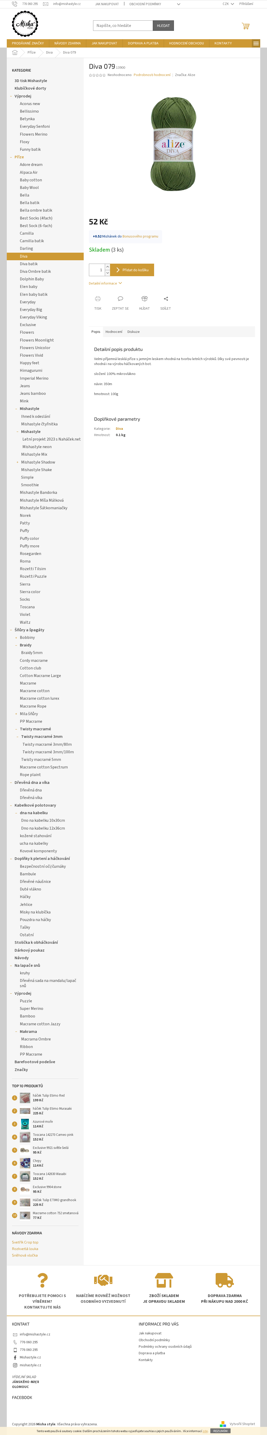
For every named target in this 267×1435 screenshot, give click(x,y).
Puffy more (29, 546)
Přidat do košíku (136, 270)
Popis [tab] (96, 331)
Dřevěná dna (31, 790)
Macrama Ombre (36, 1039)
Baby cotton (31, 180)
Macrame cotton (35, 691)
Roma (25, 561)
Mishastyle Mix (34, 454)
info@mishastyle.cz (35, 1334)
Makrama (28, 1031)
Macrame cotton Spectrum (44, 767)
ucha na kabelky (34, 843)
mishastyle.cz (30, 1365)
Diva (23, 256)
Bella (24, 195)
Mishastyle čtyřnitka (39, 424)
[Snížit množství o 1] (107, 273)
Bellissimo (29, 111)
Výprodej (23, 96)
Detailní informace (103, 283)
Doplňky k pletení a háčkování (42, 858)
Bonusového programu (140, 236)
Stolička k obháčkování (36, 942)
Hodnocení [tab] (114, 331)
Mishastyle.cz (30, 1357)
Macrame (28, 683)
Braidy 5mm (32, 653)
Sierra (25, 584)
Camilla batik (32, 241)
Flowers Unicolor (35, 348)
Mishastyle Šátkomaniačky (43, 508)
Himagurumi (31, 370)
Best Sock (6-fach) (36, 226)
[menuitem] (28, 43)
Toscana (27, 607)
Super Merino (31, 1008)
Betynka (27, 119)
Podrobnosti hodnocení (152, 75)
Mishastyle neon (37, 447)
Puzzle (26, 1001)
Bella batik (29, 203)
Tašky (25, 927)
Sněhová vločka (25, 1255)
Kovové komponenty (38, 851)
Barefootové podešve (35, 1062)
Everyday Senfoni (35, 126)
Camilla (27, 233)
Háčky (25, 897)
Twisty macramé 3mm (42, 736)
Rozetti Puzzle (33, 576)
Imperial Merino (34, 378)
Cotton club (30, 668)
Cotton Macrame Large (40, 676)
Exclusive (28, 325)
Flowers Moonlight (37, 340)
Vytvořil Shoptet (242, 1424)
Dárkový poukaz (30, 950)
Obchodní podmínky (145, 4)
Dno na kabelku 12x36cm (43, 828)
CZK (226, 4)
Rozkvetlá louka (25, 1249)
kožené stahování (35, 836)
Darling (26, 248)
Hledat (163, 25)
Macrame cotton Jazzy (40, 1024)
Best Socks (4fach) (36, 218)
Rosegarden (30, 554)
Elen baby (28, 287)
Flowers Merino (33, 134)
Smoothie (30, 485)
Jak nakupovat (107, 4)
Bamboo (27, 1016)
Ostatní (27, 935)
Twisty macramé (35, 729)
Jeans (25, 386)
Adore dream (31, 164)
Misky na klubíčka (35, 912)
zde (205, 1431)
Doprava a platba (152, 1353)
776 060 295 (29, 1342)
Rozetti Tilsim (33, 569)
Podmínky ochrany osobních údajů (165, 1346)
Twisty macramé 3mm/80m (47, 744)
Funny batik (30, 149)
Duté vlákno (30, 889)
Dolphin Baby (32, 279)
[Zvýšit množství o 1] (107, 267)
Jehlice (26, 904)
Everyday (27, 302)
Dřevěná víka (31, 798)
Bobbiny (27, 637)
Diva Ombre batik (35, 271)
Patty (25, 523)
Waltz (25, 622)
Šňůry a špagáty (29, 630)
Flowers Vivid (31, 355)
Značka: (185, 75)
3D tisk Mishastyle (31, 81)
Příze (19, 157)
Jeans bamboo (33, 393)
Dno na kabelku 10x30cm (43, 820)
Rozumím (220, 1431)
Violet (25, 614)
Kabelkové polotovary (35, 805)
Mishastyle (29, 409)
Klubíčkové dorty (30, 88)
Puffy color (29, 538)
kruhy (25, 973)
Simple (27, 477)
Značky (21, 1070)
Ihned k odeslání (35, 416)
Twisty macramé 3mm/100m (48, 752)
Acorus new (30, 104)
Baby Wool (29, 187)
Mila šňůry (29, 714)
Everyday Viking (33, 317)
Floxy (24, 142)
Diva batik (29, 264)
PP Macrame (31, 721)
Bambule (28, 874)
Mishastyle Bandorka (38, 492)
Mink (24, 401)
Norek (25, 515)
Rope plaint (30, 775)
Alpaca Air (29, 172)
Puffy (24, 531)
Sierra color (30, 592)
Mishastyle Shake (36, 470)
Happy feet (29, 363)
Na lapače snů (27, 965)
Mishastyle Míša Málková (42, 500)
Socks (25, 599)
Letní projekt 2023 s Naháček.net (51, 439)
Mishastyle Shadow (38, 462)
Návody (22, 958)
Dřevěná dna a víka (32, 782)
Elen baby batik (33, 294)
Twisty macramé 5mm (41, 759)
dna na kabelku (34, 813)
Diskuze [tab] (134, 331)
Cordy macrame (34, 660)
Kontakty (146, 1360)
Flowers (27, 332)
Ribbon (26, 1047)
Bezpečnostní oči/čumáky (43, 866)
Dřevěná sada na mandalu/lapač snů (48, 983)
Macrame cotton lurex (39, 698)
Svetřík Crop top (25, 1242)
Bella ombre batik (36, 210)
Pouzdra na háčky (35, 920)
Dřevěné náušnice (35, 881)
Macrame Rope (33, 706)
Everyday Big (31, 310)
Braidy (26, 645)
